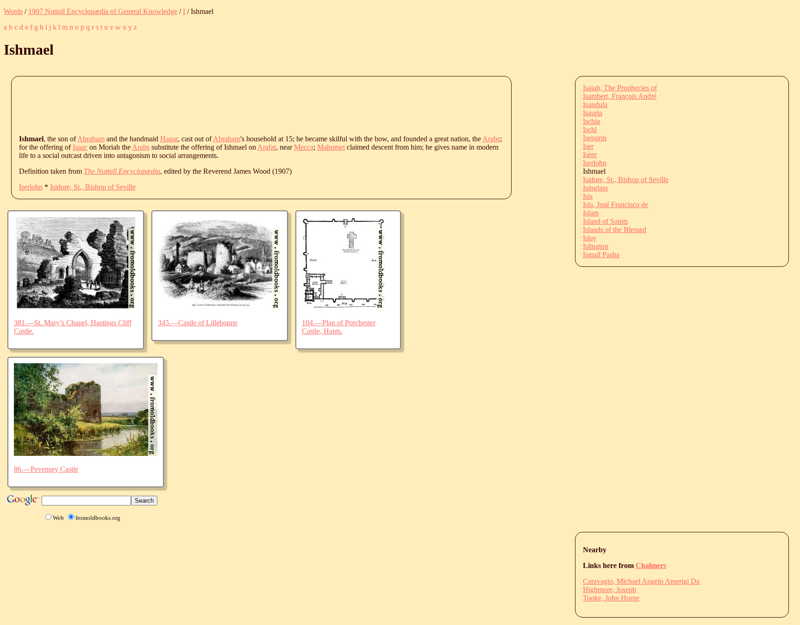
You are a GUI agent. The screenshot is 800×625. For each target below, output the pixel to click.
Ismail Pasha (601, 255)
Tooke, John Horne (611, 598)
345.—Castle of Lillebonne (198, 323)
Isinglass (595, 188)
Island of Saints (605, 221)
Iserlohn (31, 187)
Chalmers (651, 565)
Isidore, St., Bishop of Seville (93, 187)
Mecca (303, 147)
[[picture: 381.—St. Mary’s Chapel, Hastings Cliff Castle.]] (76, 307)
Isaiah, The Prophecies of (620, 88)
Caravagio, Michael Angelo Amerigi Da (641, 581)
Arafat (266, 147)
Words (13, 11)
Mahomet (331, 147)
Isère (590, 154)
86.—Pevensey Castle (46, 469)
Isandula (595, 104)
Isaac (80, 147)
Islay (590, 238)
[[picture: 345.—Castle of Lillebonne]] (219, 307)
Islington (595, 246)
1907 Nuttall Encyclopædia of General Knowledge (102, 11)
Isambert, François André (619, 96)
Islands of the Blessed (614, 230)
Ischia (591, 121)
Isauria (592, 113)
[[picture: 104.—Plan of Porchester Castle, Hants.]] (344, 307)
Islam (591, 213)
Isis (588, 196)
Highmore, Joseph (609, 589)
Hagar (169, 139)
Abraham (91, 139)
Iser (588, 146)
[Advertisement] (187, 105)
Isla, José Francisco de (615, 204)
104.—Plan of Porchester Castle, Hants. (338, 327)
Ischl (590, 129)
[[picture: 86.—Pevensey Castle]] (85, 453)
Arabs (491, 139)
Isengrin (594, 138)
